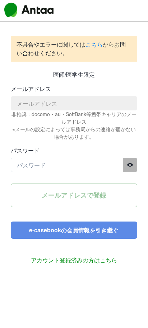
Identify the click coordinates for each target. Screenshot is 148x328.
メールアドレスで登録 (74, 195)
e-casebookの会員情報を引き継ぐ (74, 230)
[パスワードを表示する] (130, 165)
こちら (94, 44)
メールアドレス (31, 89)
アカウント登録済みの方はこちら (74, 260)
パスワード (25, 150)
